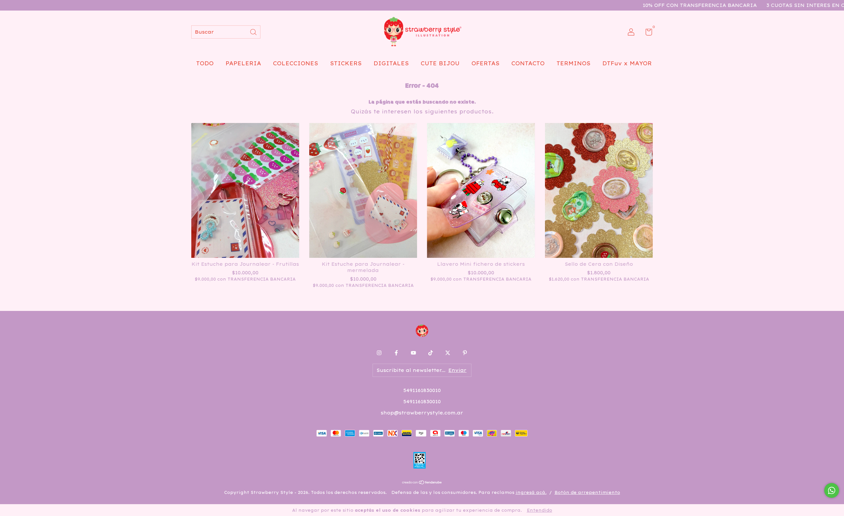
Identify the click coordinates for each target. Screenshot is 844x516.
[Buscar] (253, 31)
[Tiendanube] (422, 482)
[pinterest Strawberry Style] (464, 352)
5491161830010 (422, 390)
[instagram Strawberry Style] (379, 352)
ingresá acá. (531, 492)
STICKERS (346, 63)
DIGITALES (391, 63)
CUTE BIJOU (440, 63)
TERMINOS (573, 63)
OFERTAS (485, 63)
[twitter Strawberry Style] (447, 352)
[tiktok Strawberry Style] (430, 352)
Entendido (539, 510)
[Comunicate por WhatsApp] (831, 490)
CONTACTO (528, 63)
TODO (205, 63)
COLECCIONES (295, 63)
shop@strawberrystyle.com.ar (422, 413)
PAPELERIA (243, 63)
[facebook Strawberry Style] (396, 352)
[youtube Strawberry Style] (413, 352)
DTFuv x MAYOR (627, 63)
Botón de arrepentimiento (587, 492)
